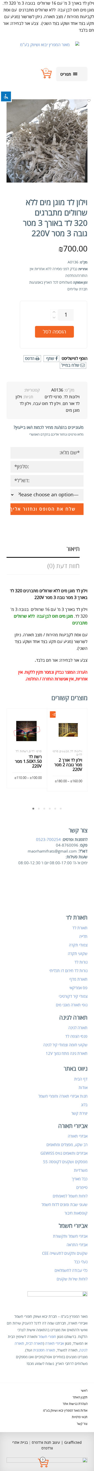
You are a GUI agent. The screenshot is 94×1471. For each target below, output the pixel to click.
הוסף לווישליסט (74, 358)
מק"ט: (83, 262)
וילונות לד (72, 397)
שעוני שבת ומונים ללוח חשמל (64, 1204)
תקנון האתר (80, 1397)
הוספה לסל (54, 332)
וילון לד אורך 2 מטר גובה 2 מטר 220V (68, 765)
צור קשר (82, 1424)
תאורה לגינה (77, 1028)
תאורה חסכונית (44, 1350)
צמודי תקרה (78, 945)
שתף (50, 358)
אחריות (82, 269)
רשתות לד (22, 751)
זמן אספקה (80, 283)
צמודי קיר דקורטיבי (73, 996)
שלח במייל (70, 365)
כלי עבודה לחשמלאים (71, 1270)
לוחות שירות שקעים (72, 1279)
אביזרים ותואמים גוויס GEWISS (63, 1153)
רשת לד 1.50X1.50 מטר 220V (28, 761)
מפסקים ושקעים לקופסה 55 (65, 1162)
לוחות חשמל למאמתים (70, 1196)
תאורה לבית (34, 1343)
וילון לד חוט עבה (47, 403)
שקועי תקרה (77, 953)
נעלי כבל (80, 1262)
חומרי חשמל (47, 1337)
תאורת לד (79, 928)
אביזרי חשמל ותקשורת (70, 1236)
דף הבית (80, 1079)
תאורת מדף (78, 979)
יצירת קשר (79, 1113)
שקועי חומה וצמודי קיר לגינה (65, 1045)
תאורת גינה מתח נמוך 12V (66, 1053)
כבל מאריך (79, 1179)
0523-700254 (48, 839)
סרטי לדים (53, 397)
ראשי (84, 1391)
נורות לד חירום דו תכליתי (68, 970)
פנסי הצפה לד (76, 1036)
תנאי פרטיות (79, 1417)
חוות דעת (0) (63, 566)
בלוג (84, 1105)
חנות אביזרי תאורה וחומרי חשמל (62, 1096)
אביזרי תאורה (77, 1136)
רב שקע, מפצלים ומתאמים (66, 1144)
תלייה (83, 936)
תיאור (73, 549)
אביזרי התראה (77, 1245)
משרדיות (80, 1170)
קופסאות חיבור (75, 1213)
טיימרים (81, 1187)
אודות (83, 1087)
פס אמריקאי (78, 988)
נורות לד (80, 962)
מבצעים (64, 751)
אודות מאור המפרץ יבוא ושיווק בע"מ (65, 1411)
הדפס (30, 358)
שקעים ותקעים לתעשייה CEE (64, 1253)
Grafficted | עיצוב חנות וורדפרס (56, 1442)
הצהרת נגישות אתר (75, 1404)
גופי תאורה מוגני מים (71, 1005)
